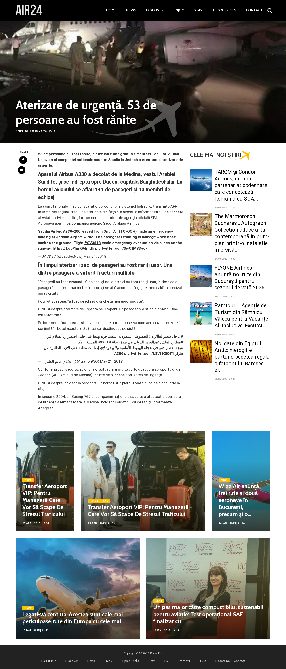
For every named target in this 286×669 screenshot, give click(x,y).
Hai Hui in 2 (48, 660)
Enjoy (178, 10)
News (131, 10)
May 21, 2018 (95, 256)
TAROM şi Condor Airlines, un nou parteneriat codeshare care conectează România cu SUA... (240, 185)
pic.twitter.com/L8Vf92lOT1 (149, 353)
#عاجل (177, 336)
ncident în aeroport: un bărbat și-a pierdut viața (103, 383)
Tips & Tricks (224, 10)
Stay (198, 10)
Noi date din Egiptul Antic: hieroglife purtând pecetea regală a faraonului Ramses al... (242, 357)
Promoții (184, 660)
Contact (254, 10)
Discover (155, 10)
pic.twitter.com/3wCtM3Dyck (121, 248)
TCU (203, 660)
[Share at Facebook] (23, 160)
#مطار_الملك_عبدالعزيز (164, 342)
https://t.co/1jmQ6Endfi (73, 248)
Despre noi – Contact (230, 660)
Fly (166, 660)
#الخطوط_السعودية (134, 336)
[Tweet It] (21, 170)
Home (111, 10)
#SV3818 (92, 242)
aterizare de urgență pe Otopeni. (90, 309)
